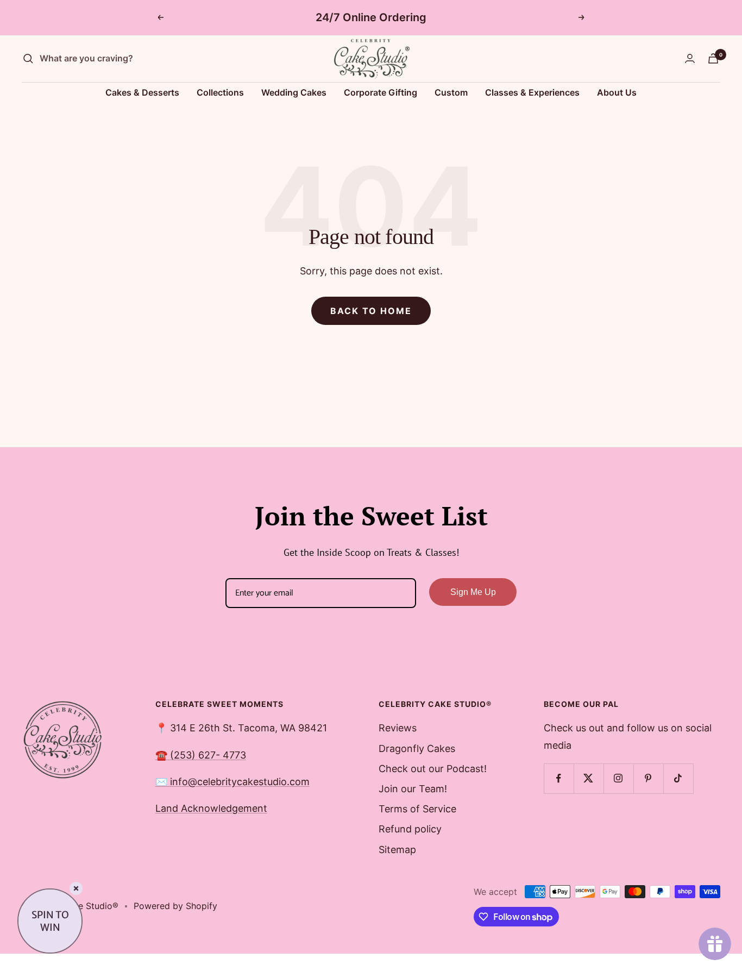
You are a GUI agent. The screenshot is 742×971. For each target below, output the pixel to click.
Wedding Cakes (293, 92)
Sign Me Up (473, 592)
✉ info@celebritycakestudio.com (232, 781)
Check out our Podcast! (433, 768)
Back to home (371, 310)
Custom (451, 92)
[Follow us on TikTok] (678, 778)
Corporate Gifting (380, 92)
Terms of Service (417, 809)
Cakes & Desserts (142, 92)
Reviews (398, 728)
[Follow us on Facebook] (559, 778)
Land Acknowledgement (211, 808)
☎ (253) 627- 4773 (200, 755)
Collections (220, 92)
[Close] (76, 888)
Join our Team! (413, 788)
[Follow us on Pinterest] (648, 778)
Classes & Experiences (532, 92)
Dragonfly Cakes (417, 748)
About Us (617, 92)
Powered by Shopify (175, 905)
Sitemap (397, 849)
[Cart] (713, 58)
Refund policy (410, 829)
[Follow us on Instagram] (618, 778)
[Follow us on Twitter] (588, 778)
